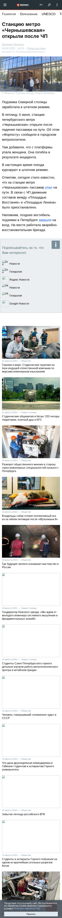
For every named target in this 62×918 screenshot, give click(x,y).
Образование (29, 14)
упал (48, 187)
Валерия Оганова (13, 44)
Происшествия (36, 48)
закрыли (45, 220)
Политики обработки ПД (27, 908)
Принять (31, 914)
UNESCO (49, 14)
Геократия (9, 14)
